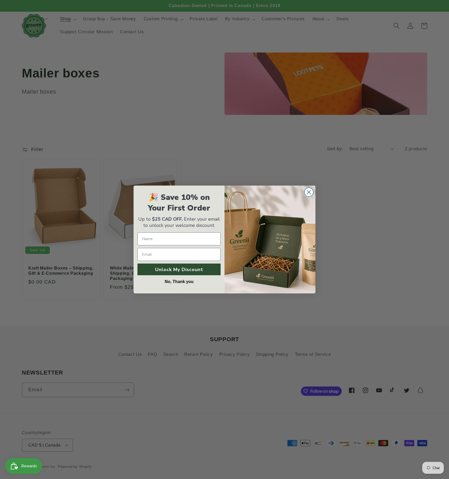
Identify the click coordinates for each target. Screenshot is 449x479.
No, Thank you (179, 281)
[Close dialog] (308, 192)
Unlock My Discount (179, 269)
